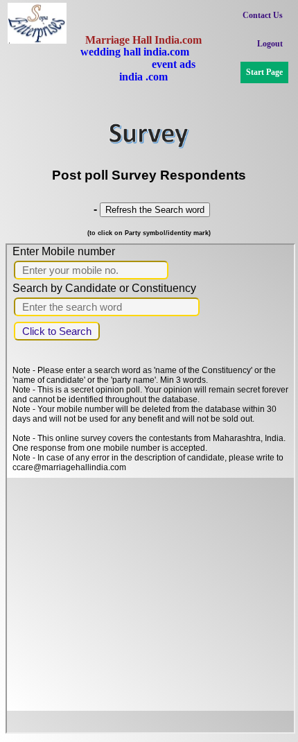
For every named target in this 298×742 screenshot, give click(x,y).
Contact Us (263, 15)
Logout (270, 44)
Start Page (264, 72)
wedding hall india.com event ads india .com (143, 64)
